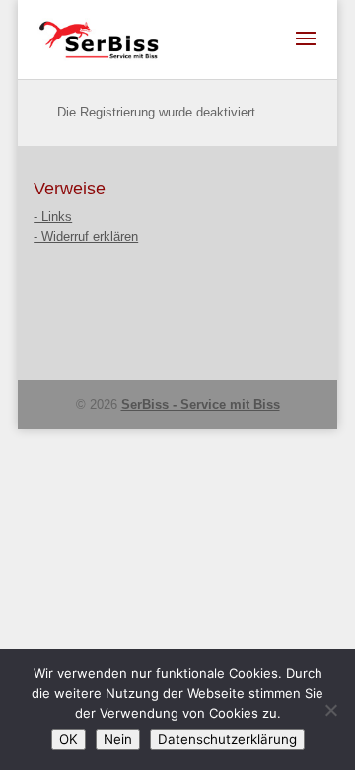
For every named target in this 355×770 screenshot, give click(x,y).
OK (68, 739)
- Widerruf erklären (86, 236)
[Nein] (330, 710)
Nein (118, 739)
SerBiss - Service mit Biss (200, 404)
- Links (53, 216)
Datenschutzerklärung (227, 739)
